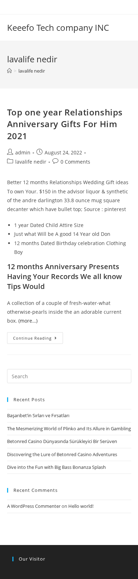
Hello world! (80, 506)
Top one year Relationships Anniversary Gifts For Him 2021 (65, 124)
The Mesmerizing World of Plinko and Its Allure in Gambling (69, 428)
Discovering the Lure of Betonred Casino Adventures (62, 454)
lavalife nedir (30, 161)
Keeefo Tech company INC (58, 27)
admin (22, 152)
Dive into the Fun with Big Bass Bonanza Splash (56, 467)
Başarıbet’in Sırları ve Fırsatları (38, 415)
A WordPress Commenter (34, 506)
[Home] (9, 71)
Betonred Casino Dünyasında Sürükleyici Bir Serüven (62, 441)
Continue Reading (32, 338)
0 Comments (75, 161)
